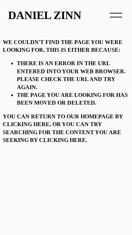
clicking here (26, 124)
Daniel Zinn (44, 15)
